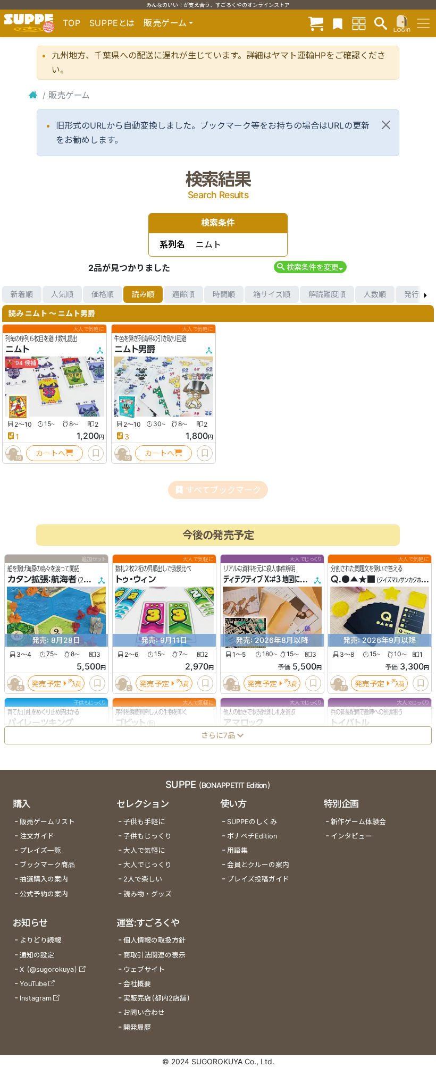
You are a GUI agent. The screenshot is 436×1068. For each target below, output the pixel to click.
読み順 (143, 294)
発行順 (415, 294)
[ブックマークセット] (337, 23)
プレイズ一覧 (40, 850)
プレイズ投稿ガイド (258, 879)
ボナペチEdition (252, 836)
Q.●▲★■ (353, 579)
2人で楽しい (142, 879)
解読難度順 (327, 294)
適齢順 (183, 294)
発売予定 (46, 683)
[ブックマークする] (96, 453)
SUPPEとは (112, 23)
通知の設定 (37, 955)
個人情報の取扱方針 (154, 940)
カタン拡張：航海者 (42, 579)
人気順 (62, 294)
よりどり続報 (40, 940)
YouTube (33, 984)
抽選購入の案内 (44, 879)
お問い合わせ (144, 1012)
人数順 (375, 294)
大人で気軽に (144, 850)
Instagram (36, 998)
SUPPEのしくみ (252, 822)
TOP (72, 23)
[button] (310, 267)
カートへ (50, 452)
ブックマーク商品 (47, 865)
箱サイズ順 (271, 294)
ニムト (17, 349)
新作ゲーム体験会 (358, 822)
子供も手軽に (144, 822)
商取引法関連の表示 (154, 955)
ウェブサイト (144, 969)
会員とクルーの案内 (258, 865)
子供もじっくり (147, 836)
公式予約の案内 (44, 894)
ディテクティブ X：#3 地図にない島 (270, 579)
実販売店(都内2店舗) (156, 998)
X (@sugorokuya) (49, 969)
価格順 (102, 294)
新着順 (22, 294)
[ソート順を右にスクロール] (425, 294)
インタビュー (351, 836)
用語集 (237, 850)
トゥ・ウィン (135, 579)
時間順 (224, 294)
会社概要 (137, 984)
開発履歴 (137, 1027)
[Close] (386, 125)
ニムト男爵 (134, 349)
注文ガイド (37, 836)
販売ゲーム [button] (165, 23)
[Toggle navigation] (423, 23)
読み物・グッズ (147, 894)
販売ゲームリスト (47, 822)
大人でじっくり (147, 865)
